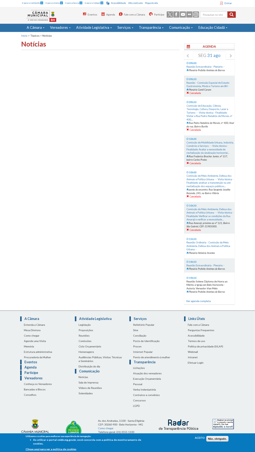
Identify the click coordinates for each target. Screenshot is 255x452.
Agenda (110, 14)
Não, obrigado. (217, 438)
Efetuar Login (195, 362)
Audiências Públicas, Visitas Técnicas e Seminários (100, 359)
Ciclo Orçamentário (90, 346)
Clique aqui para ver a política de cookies (51, 449)
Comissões (85, 341)
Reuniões (84, 335)
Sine (135, 330)
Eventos (92, 14)
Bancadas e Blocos (35, 389)
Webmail (193, 351)
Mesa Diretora (32, 330)
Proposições (86, 330)
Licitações (139, 367)
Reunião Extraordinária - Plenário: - (205, 66)
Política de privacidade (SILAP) (205, 346)
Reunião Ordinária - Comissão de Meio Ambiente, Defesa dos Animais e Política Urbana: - (208, 246)
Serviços (124, 27)
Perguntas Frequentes (201, 330)
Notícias (83, 377)
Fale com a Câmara (134, 14)
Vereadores (59, 27)
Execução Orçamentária (147, 378)
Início (24, 35)
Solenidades (86, 393)
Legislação (85, 324)
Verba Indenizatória (144, 389)
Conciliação (139, 335)
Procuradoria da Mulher (37, 357)
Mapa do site (151, 3)
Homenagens (86, 351)
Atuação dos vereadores (147, 373)
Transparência (150, 27)
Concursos (139, 400)
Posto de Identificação (146, 341)
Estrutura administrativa (38, 351)
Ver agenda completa (198, 301)
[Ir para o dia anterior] (188, 56)
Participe (159, 14)
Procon (137, 346)
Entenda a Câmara (34, 324)
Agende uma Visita (35, 341)
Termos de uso (196, 341)
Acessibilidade (118, 3)
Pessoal (137, 384)
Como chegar (31, 335)
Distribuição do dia (89, 366)
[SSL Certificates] (223, 423)
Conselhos (30, 394)
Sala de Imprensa (88, 382)
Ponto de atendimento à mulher (151, 357)
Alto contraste (135, 3)
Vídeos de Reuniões (90, 387)
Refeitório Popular (143, 324)
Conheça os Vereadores (38, 384)
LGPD (136, 405)
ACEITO (200, 437)
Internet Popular (143, 351)
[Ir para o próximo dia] (230, 56)
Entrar (228, 3)
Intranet (193, 357)
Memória (29, 346)
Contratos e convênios (146, 395)
